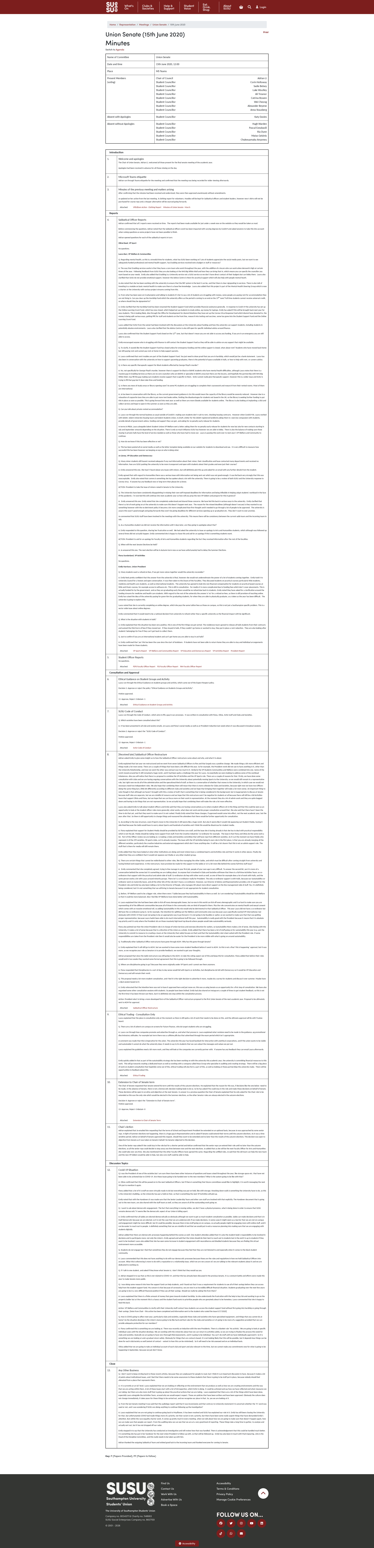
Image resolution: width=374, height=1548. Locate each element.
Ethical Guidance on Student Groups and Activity (153, 705)
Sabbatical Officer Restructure (145, 1008)
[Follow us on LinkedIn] (261, 1523)
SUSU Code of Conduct (142, 748)
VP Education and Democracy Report (196, 651)
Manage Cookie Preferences (234, 1499)
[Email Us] (241, 1533)
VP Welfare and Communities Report (164, 651)
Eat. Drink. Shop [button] (207, 7)
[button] (241, 7)
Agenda (120, 49)
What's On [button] (129, 7)
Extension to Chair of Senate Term (147, 1120)
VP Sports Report (140, 651)
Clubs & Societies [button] (148, 7)
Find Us (165, 1483)
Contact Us (167, 1488)
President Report (238, 651)
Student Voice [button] (189, 7)
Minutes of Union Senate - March (176, 207)
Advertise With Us (171, 1499)
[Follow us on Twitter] (231, 1523)
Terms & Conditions (228, 1488)
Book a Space (169, 1505)
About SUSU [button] (227, 7)
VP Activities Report (221, 651)
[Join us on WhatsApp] (231, 1533)
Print (266, 32)
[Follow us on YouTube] (251, 1523)
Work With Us (168, 1494)
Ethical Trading (139, 1076)
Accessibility (188, 1543)
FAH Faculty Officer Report (191, 667)
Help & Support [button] (169, 7)
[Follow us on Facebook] (221, 1523)
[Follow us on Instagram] (241, 1523)
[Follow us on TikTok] (221, 1533)
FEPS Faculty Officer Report (144, 667)
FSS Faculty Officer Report (167, 667)
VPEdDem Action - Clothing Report (147, 207)
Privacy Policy (225, 1494)
